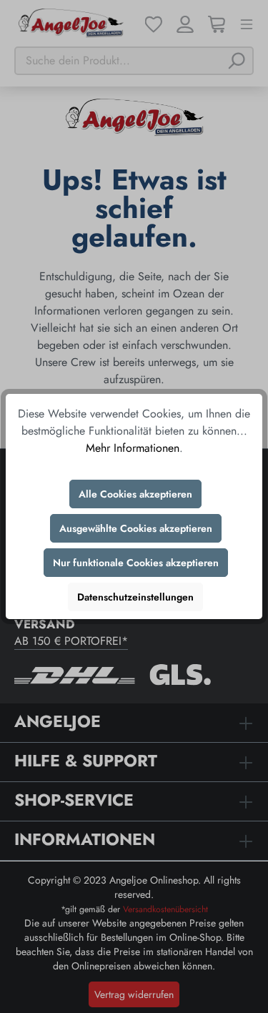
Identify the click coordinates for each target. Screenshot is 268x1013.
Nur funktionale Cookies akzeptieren (136, 562)
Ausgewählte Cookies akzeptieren (135, 528)
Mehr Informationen (132, 448)
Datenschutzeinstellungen (135, 597)
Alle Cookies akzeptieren (135, 494)
